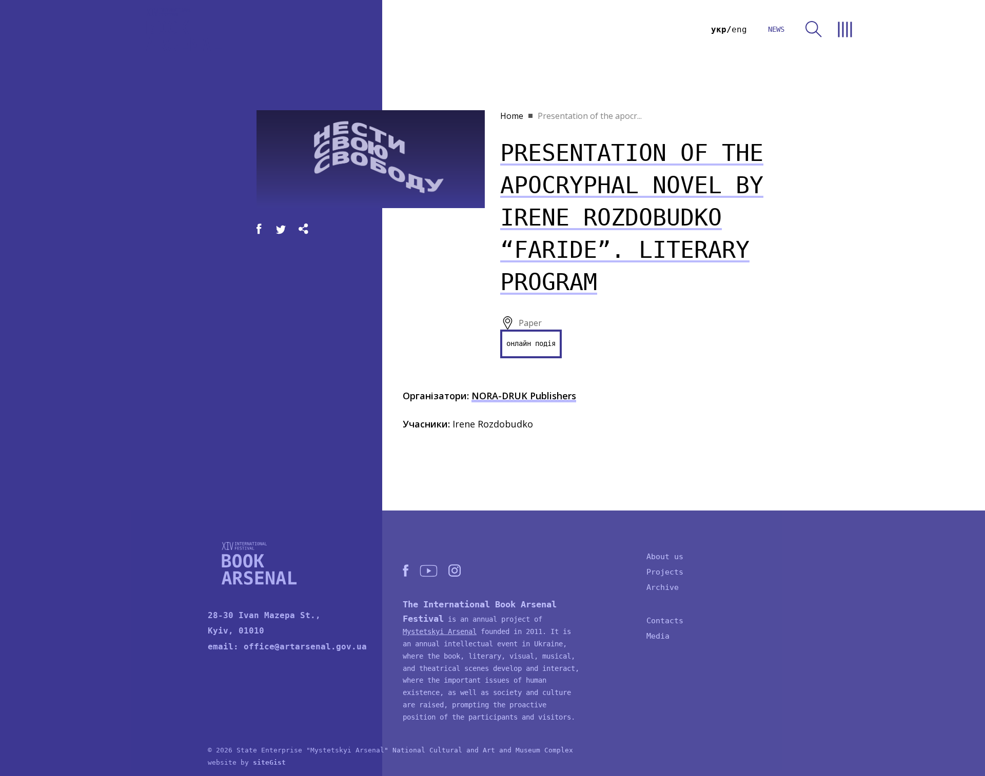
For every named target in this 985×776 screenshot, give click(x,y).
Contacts (664, 620)
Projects (664, 572)
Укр (718, 29)
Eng (739, 29)
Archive (662, 587)
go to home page (183, 29)
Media (657, 636)
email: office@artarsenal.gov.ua (287, 646)
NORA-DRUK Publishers (523, 396)
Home (511, 115)
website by (247, 762)
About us (664, 556)
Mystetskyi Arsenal (440, 631)
